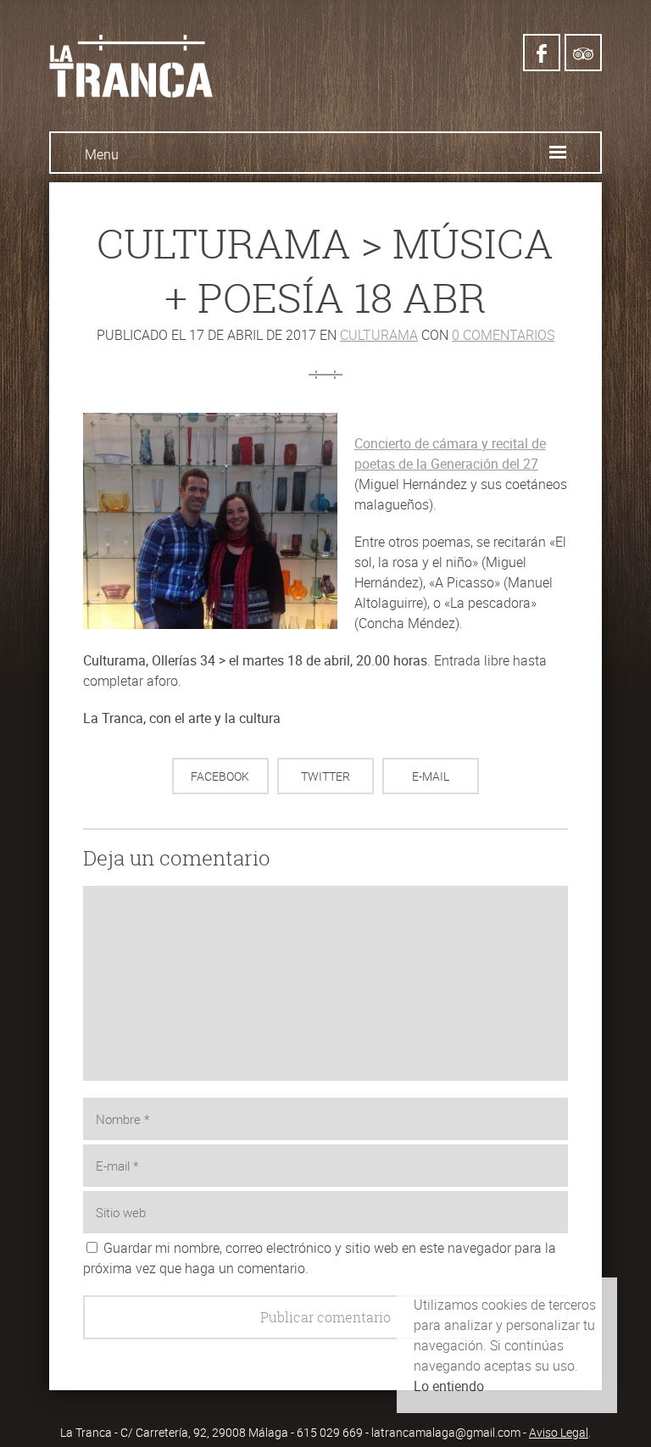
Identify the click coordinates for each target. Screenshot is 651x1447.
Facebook (220, 776)
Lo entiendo (449, 1386)
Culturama (379, 335)
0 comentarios (503, 335)
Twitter (325, 776)
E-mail (430, 776)
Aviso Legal (558, 1432)
